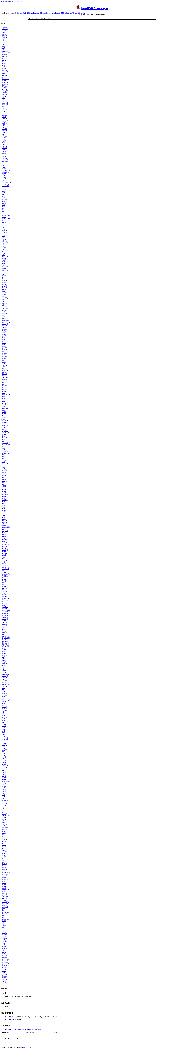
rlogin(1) (4, 703)
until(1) (4, 891)
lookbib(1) (5, 500)
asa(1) (3, 42)
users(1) (4, 900)
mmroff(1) (5, 550)
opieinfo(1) (5, 607)
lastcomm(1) (5, 451)
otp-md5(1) (5, 613)
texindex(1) (5, 827)
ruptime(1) (5, 720)
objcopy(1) (5, 596)
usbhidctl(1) (5, 898)
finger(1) (4, 286)
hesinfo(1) (5, 370)
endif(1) (4, 239)
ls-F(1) (4, 512)
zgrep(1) (4, 979)
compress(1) (5, 160)
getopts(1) (5, 329)
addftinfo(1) (5, 27)
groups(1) (4, 353)
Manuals (12, 1)
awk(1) (4, 49)
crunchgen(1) (6, 170)
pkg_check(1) (6, 638)
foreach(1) (5, 298)
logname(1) (5, 494)
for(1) (3, 296)
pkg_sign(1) (5, 645)
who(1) (4, 940)
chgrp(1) (4, 124)
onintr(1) (4, 605)
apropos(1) (5, 37)
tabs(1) (4, 805)
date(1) (4, 194)
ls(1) (3, 513)
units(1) (4, 883)
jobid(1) (4, 413)
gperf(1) (4, 334)
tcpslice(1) (5, 817)
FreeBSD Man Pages (94, 8)
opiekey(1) (5, 608)
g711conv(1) (5, 308)
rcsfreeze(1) (5, 674)
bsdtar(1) (4, 73)
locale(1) (4, 481)
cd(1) (3, 113)
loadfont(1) (5, 479)
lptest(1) (4, 510)
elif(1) (3, 234)
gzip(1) (4, 362)
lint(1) (3, 474)
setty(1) (4, 748)
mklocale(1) (5, 544)
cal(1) (3, 101)
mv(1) (3, 558)
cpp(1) (3, 167)
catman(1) (5, 110)
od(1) (3, 601)
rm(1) (3, 705)
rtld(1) (3, 715)
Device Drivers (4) (47, 13)
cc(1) (3, 111)
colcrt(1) (4, 146)
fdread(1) (4, 268)
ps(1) (3, 657)
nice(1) (4, 581)
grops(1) (4, 350)
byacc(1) (4, 86)
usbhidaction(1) (6, 896)
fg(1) (3, 274)
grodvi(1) (4, 341)
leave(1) (4, 460)
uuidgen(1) (5, 905)
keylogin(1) (5, 431)
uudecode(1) (5, 902)
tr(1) (3, 843)
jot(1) (3, 419)
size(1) (4, 760)
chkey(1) (4, 127)
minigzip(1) (5, 538)
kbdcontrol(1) (6, 420)
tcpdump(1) (5, 815)
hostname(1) (5, 377)
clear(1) (4, 139)
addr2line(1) (5, 29)
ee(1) (3, 229)
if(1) (3, 387)
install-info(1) (6, 394)
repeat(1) (4, 695)
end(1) (3, 237)
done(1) (4, 217)
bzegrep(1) (5, 89)
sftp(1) (3, 752)
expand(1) (5, 256)
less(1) (3, 462)
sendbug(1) (5, 739)
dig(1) (3, 208)
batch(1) (4, 56)
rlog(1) (4, 701)
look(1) (4, 498)
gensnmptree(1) (6, 320)
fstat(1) (4, 301)
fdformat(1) (5, 267)
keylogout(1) (5, 432)
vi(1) (3, 910)
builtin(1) (4, 80)
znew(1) (4, 983)
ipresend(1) (5, 408)
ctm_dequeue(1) (6, 182)
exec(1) (4, 253)
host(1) (4, 375)
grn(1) (3, 339)
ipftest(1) (4, 405)
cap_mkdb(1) (6, 105)
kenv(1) (4, 429)
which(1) (4, 936)
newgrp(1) (5, 576)
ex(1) (3, 251)
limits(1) (4, 470)
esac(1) (4, 248)
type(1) (4, 860)
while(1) (4, 938)
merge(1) (4, 534)
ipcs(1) (4, 403)
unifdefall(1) (5, 879)
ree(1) (3, 689)
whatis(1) (4, 931)
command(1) (5, 155)
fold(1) (4, 293)
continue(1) (5, 161)
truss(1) (4, 853)
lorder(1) (4, 501)
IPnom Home (5, 1)
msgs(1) (4, 555)
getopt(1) (4, 327)
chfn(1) (4, 122)
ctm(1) (3, 180)
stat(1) (3, 788)
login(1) (4, 491)
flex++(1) (4, 287)
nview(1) (4, 595)
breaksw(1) (5, 72)
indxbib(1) (5, 391)
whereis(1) (5, 934)
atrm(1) (4, 48)
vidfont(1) (5, 914)
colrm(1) (4, 149)
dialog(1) (4, 203)
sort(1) (3, 771)
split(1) (4, 774)
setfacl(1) (4, 745)
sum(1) (4, 798)
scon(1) (4, 729)
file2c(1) (4, 281)
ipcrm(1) (4, 401)
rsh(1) (3, 714)
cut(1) (3, 191)
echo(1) (4, 222)
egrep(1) (4, 230)
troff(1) (4, 848)
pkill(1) (4, 648)
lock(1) (4, 484)
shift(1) (4, 758)
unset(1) (4, 888)
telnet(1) (4, 824)
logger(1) (4, 489)
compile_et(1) (6, 156)
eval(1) (4, 249)
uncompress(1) (6, 872)
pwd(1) (4, 662)
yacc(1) (4, 952)
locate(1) (4, 482)
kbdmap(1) (5, 422)
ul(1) (3, 862)
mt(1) (3, 557)
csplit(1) (4, 177)
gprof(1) (4, 336)
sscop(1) (4, 776)
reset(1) (4, 696)
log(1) (3, 488)
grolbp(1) (4, 346)
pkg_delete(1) (6, 641)
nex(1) (3, 577)
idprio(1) (4, 386)
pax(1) (3, 627)
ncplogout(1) (5, 569)
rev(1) (3, 698)
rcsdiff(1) (4, 672)
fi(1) (3, 277)
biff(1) (3, 63)
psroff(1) (4, 658)
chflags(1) (5, 120)
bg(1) (3, 61)
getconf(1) (5, 324)
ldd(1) (3, 458)
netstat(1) (4, 572)
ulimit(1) (4, 864)
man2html (22, 1047)
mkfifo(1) (4, 543)
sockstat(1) (5, 767)
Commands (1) (13, 13)
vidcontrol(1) (5, 912)
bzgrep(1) (4, 92)
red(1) (3, 688)
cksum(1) (4, 137)
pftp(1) (4, 631)
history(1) (4, 374)
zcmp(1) (4, 971)
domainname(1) (6, 215)
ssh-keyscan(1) (6, 783)
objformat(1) (5, 600)
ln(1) (3, 477)
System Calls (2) (23, 13)
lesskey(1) (5, 463)
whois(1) (4, 943)
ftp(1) (3, 305)
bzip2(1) (4, 94)
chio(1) (4, 125)
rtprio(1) (4, 717)
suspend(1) (5, 800)
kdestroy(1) (5, 425)
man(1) (4, 529)
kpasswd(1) (5, 443)
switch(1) (4, 802)
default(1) (4, 199)
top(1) (3, 838)
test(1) (3, 826)
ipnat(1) (4, 406)
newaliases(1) (6, 574)
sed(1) (3, 736)
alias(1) (4, 32)
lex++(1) (4, 465)
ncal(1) (4, 563)
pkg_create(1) (6, 639)
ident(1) (4, 384)
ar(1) (3, 39)
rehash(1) (4, 693)
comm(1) (4, 153)
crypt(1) (4, 174)
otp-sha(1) (5, 615)
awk (31, 1047)
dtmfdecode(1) (6, 218)
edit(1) (3, 227)
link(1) (4, 472)
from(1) (4, 299)
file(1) (3, 279)
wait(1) (4, 924)
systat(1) (4, 803)
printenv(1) (5, 653)
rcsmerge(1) (5, 677)
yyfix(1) (4, 967)
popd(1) (4, 650)
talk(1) (3, 808)
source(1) (4, 772)
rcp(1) (3, 667)
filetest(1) (4, 282)
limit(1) (4, 469)
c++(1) (4, 96)
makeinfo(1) (5, 526)
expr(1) (4, 260)
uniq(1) (4, 881)
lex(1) (3, 467)
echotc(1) (4, 224)
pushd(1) (4, 660)
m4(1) (3, 517)
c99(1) (3, 99)
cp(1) (3, 163)
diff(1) (3, 205)
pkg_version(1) (6, 646)
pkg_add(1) (5, 636)
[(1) (3, 25)
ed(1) (3, 225)
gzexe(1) (4, 360)
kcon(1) (4, 424)
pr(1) (3, 651)
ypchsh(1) (5, 960)
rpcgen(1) (4, 710)
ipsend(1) (4, 410)
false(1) (4, 263)
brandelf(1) (5, 68)
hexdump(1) (5, 372)
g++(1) (4, 306)
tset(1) (3, 855)
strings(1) (4, 791)
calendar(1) (5, 103)
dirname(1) (5, 210)
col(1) (3, 144)
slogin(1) (4, 764)
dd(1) (3, 198)
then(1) (4, 833)
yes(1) (3, 953)
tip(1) (3, 836)
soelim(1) (4, 769)
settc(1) (4, 746)
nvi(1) (3, 593)
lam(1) (3, 448)
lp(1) (3, 503)
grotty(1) (4, 351)
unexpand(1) (5, 874)
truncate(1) (5, 852)
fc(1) (3, 265)
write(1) (4, 946)
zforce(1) (4, 978)
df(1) (3, 201)
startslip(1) (5, 786)
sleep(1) (4, 762)
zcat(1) (4, 969)
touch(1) (4, 840)
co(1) (3, 142)
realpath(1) (5, 686)
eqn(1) (3, 246)
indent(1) (4, 389)
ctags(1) (4, 179)
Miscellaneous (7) (67, 13)
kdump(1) (4, 427)
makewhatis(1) (6, 527)
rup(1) (3, 719)
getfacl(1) (4, 325)
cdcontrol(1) (5, 115)
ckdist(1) (4, 136)
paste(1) (4, 620)
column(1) (5, 151)
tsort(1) (4, 857)
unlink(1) (4, 886)
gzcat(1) (4, 358)
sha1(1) (4, 755)
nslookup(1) (5, 591)
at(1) (3, 44)
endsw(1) (4, 241)
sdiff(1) (4, 734)
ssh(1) (3, 784)
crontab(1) (5, 168)
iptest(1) (4, 412)
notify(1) (4, 588)
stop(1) (4, 789)
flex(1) (4, 289)
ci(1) (3, 134)
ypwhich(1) (5, 965)
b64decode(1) (6, 51)
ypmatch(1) (5, 962)
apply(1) (4, 36)
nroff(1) (4, 589)
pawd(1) (4, 626)
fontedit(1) (5, 294)
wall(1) (4, 926)
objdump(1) (5, 598)
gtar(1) (4, 355)
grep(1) (4, 337)
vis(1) (3, 917)
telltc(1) (4, 822)
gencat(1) (4, 318)
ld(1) (3, 455)
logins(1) (4, 493)
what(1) (4, 929)
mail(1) (4, 519)
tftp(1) (3, 831)
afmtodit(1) (5, 30)
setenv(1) (4, 743)
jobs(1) (4, 415)
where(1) (4, 933)
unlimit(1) (4, 884)
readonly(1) (5, 684)
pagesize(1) (5, 617)
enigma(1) (5, 243)
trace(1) (4, 845)
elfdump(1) (5, 232)
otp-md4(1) (5, 612)
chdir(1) (4, 117)
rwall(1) (4, 724)
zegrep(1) (4, 974)
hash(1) (4, 363)
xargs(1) (4, 948)
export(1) (4, 258)
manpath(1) (5, 531)
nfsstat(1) (4, 579)
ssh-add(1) (5, 777)
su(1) (3, 796)
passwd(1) (5, 619)
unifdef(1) (5, 877)
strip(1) (4, 793)
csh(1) (3, 175)
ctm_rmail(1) (5, 184)
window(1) (5, 945)
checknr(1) (5, 118)
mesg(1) (4, 536)
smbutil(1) (5, 765)
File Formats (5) (57, 13)
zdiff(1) (4, 972)
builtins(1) (5, 82)
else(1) (4, 236)
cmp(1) (4, 141)
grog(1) (4, 344)
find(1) (4, 284)
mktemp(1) (5, 548)
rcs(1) (3, 669)
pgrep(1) (4, 632)
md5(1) (4, 532)
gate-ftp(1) (5, 310)
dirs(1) (3, 212)
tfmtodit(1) (5, 829)
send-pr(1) (5, 738)
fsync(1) (4, 303)
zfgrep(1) (4, 976)
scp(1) (3, 731)
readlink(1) (5, 683)
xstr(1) (3, 950)
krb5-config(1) (6, 444)
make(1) (4, 524)
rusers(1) (4, 722)
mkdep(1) (4, 539)
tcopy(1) (4, 814)
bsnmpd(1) (5, 75)
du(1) (3, 220)
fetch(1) (4, 272)
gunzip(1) (4, 356)
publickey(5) (9, 1019)
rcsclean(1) (5, 670)
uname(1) (4, 869)
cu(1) (3, 187)
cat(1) (3, 108)
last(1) (3, 450)
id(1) (3, 382)
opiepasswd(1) (6, 610)
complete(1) (5, 158)
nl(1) (3, 582)
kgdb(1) (4, 434)
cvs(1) (3, 193)
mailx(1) (4, 522)
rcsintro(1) (5, 676)
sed (27, 1047)
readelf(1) (4, 681)
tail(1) (3, 807)
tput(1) (4, 841)
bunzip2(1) (5, 84)
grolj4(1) (4, 348)
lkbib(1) (4, 475)
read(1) (4, 679)
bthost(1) (4, 77)
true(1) (4, 850)
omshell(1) (5, 603)
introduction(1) (6, 400)
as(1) (3, 41)
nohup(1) (4, 586)
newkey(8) (37, 1029)
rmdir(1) (4, 708)
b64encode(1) (6, 53)
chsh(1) (4, 132)
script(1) (4, 733)
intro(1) (4, 398)
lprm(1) (4, 508)
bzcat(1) (4, 87)
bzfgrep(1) (5, 91)
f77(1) (3, 262)
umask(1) (4, 865)
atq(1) (3, 46)
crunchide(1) (5, 172)
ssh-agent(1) (5, 779)
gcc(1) (3, 312)
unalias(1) (4, 867)
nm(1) (3, 584)
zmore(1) (4, 981)
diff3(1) (4, 206)
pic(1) (3, 634)
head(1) (4, 369)
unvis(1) (4, 893)
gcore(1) (4, 313)
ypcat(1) (4, 955)
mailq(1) (4, 520)
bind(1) (4, 65)
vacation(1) (5, 907)
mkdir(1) (4, 541)
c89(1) (3, 98)
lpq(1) (3, 505)
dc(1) (3, 196)
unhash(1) (5, 876)
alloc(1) (4, 34)
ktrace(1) (4, 446)
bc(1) (3, 58)
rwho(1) (4, 726)
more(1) (4, 551)
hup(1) (4, 381)
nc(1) (3, 562)
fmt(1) (3, 291)
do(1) (3, 213)
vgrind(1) (4, 909)
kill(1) (3, 436)
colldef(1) (4, 148)
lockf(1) (4, 486)
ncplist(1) (4, 565)
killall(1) (4, 438)
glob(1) (4, 331)
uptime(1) (4, 895)
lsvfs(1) (4, 515)
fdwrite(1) (5, 270)
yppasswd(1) (5, 964)
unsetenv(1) (5, 890)
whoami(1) (5, 941)
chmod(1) (4, 129)
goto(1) (4, 332)
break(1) (4, 70)
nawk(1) (4, 560)
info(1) (4, 393)
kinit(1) (4, 439)
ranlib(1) (4, 665)
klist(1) (4, 441)
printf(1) (4, 655)
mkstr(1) (4, 546)
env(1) (3, 244)
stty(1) (3, 795)
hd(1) (3, 367)
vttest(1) (4, 921)
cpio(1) (4, 165)
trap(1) (4, 846)
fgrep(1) (4, 275)
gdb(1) (4, 317)
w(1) (3, 922)
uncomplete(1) (6, 871)
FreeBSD (20, 1)
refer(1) (4, 691)
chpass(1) (4, 130)
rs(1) (3, 712)
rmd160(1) (5, 707)
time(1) (4, 834)
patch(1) (4, 622)
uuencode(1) (5, 903)
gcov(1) (4, 315)
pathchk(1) (5, 624)
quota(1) (4, 664)
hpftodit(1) (5, 379)
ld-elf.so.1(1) (5, 453)
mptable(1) (5, 553)
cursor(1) (4, 189)
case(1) (4, 106)
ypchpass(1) (5, 959)
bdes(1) (4, 60)
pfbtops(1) (5, 629)
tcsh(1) (4, 819)
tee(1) (3, 821)
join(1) (4, 417)
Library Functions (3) (34, 13)
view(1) (4, 915)
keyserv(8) (29, 1029)
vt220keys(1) (5, 919)
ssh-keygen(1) (6, 781)
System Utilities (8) (79, 13)
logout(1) (4, 496)
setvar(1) (4, 750)
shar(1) (4, 757)
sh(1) (3, 753)
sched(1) (4, 727)
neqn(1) (4, 570)
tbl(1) (3, 812)
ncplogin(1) (5, 567)
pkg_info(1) (5, 643)
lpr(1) (3, 507)
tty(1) (3, 858)
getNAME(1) (6, 322)
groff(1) (4, 343)
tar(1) (3, 810)
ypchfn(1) (4, 957)
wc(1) (3, 928)
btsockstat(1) (5, 79)
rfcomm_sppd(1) (7, 700)
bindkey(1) (5, 67)
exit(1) (3, 255)
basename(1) (5, 54)
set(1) (3, 741)
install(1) (4, 396)
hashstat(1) (5, 365)
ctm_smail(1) (5, 186)
